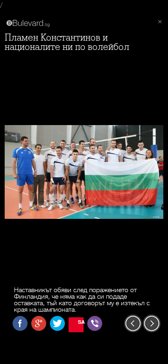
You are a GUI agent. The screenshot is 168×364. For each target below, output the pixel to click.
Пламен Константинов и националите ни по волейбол (67, 42)
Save (81, 321)
